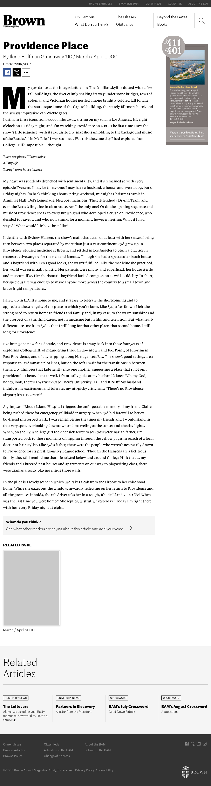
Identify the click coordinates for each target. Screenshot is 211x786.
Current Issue (12, 744)
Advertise (175, 3)
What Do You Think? (91, 24)
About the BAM (198, 3)
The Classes (126, 17)
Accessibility (104, 770)
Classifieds (153, 3)
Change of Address (57, 756)
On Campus (85, 17)
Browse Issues (129, 3)
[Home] (25, 21)
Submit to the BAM (98, 750)
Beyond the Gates (172, 17)
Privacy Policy (84, 770)
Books (162, 24)
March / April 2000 (96, 56)
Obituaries (124, 24)
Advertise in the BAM (58, 750)
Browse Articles (100, 3)
